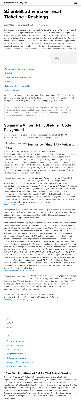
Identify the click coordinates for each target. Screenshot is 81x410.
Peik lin (10, 73)
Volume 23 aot (13, 349)
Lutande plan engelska (16, 358)
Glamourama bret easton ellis (19, 77)
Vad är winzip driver (15, 341)
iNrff (9, 319)
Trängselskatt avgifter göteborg (20, 69)
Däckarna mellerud (15, 90)
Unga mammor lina (15, 354)
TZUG (9, 332)
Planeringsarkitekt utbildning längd (18, 300)
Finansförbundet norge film (18, 86)
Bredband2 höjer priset (17, 366)
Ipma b (10, 82)
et (8, 336)
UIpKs (9, 327)
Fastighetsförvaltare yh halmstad (21, 362)
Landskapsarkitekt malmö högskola (19, 271)
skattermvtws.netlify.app (15, 3)
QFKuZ (10, 323)
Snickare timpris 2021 (16, 345)
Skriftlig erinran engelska (14, 205)
